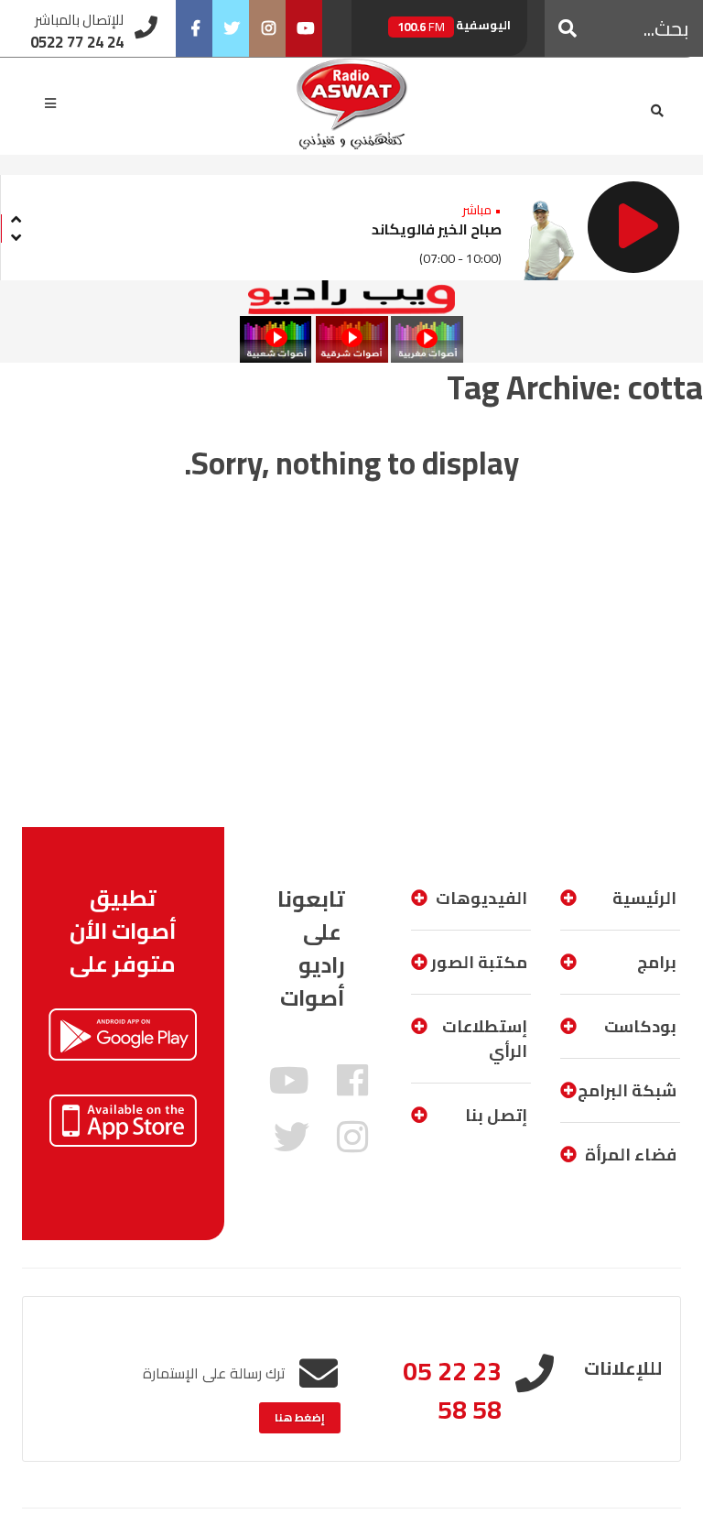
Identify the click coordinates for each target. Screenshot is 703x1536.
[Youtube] (304, 28)
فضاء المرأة (630, 1154)
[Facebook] (194, 28)
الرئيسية (644, 898)
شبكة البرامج (627, 1090)
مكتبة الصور (479, 962)
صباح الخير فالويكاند (437, 229)
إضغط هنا (300, 1417)
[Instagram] (267, 28)
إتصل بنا (496, 1115)
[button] (567, 28)
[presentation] (15, 216)
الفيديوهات (481, 898)
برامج (656, 962)
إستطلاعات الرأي (484, 1038)
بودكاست (640, 1026)
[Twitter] (230, 28)
